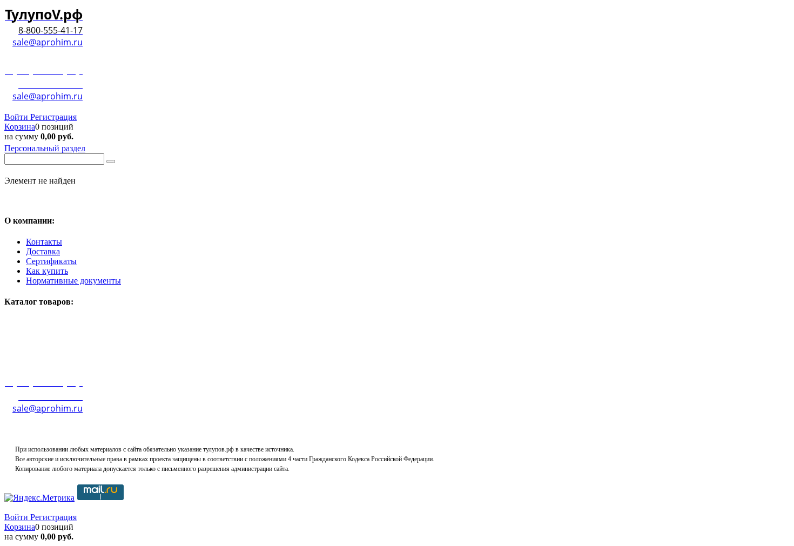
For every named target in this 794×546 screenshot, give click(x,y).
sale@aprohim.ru (47, 42)
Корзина (19, 126)
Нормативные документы (73, 280)
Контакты (44, 241)
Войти (17, 117)
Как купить (47, 270)
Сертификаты (51, 261)
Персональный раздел (44, 148)
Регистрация (53, 117)
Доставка (43, 251)
